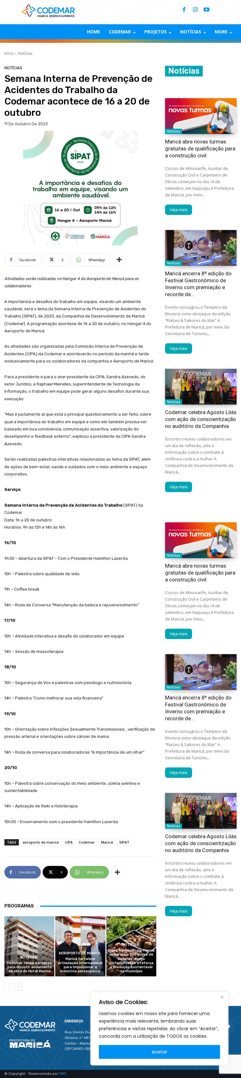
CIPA (68, 842)
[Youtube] (206, 10)
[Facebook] (184, 10)
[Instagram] (195, 10)
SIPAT (124, 842)
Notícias (25, 53)
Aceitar (159, 1052)
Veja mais (178, 209)
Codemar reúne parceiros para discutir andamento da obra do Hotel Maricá (29, 967)
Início (9, 53)
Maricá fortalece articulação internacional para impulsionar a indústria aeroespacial (80, 965)
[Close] (222, 997)
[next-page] (18, 987)
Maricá (107, 842)
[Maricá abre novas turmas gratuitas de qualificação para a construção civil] (201, 116)
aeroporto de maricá (41, 842)
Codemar (87, 842)
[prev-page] (8, 987)
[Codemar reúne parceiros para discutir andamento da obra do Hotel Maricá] (29, 946)
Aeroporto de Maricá (79, 953)
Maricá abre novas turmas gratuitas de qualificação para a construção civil (200, 148)
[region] (159, 1028)
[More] (119, 260)
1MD (62, 1074)
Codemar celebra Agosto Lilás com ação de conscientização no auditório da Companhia (201, 419)
